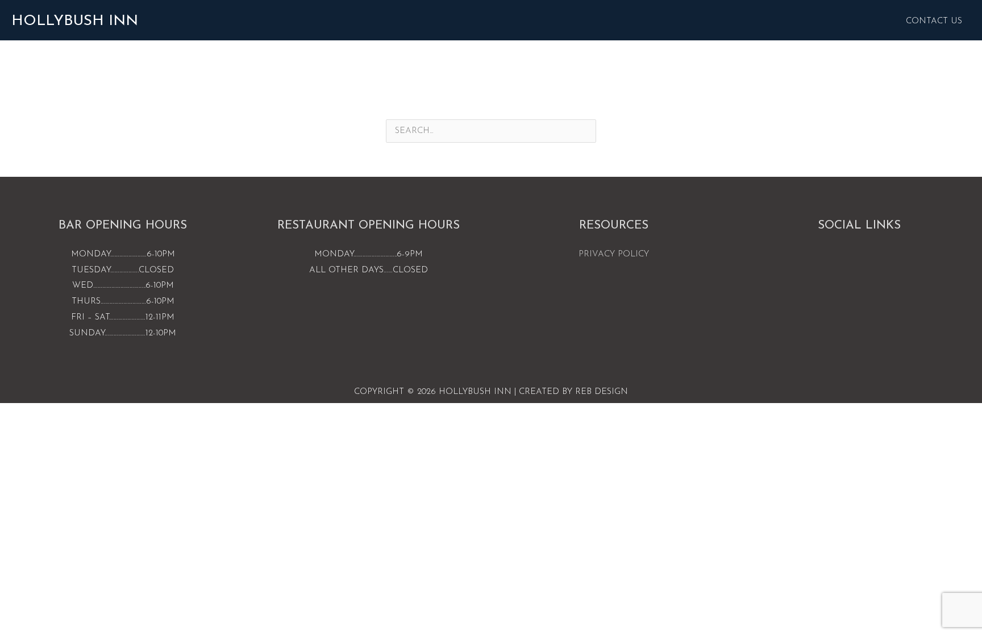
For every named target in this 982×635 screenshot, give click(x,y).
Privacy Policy (614, 254)
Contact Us (934, 21)
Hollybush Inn (74, 21)
